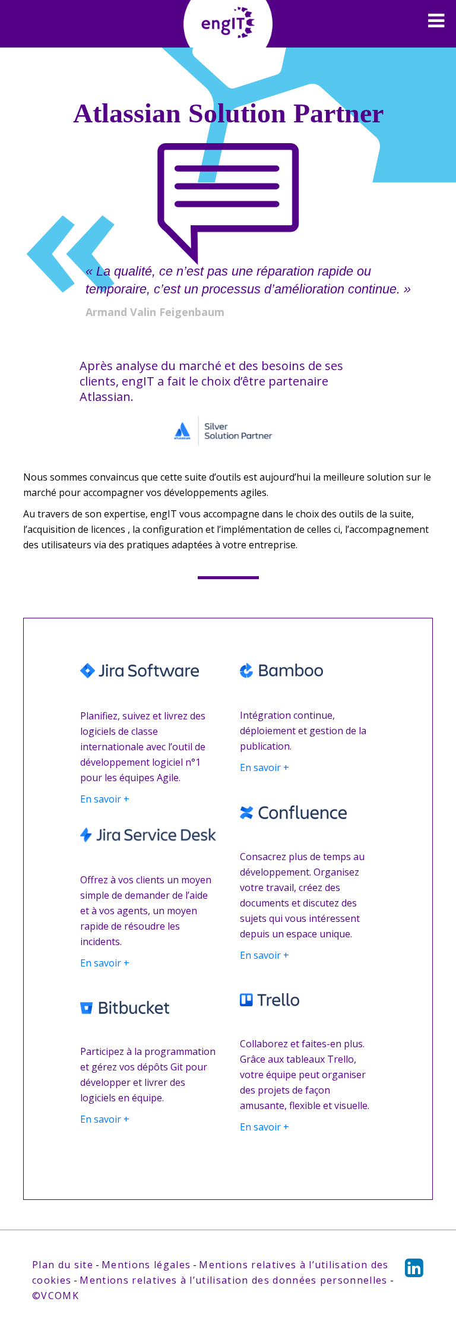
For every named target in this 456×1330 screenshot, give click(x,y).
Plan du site (62, 1264)
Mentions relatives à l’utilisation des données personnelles (233, 1280)
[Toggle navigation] (436, 21)
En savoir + (104, 798)
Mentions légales (146, 1264)
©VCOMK (55, 1295)
